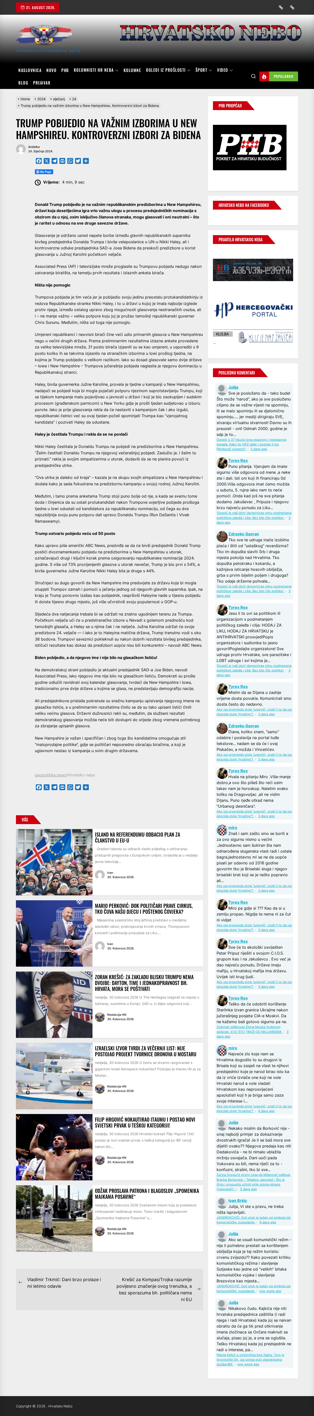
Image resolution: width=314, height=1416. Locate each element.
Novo (51, 70)
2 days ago (258, 449)
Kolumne (132, 70)
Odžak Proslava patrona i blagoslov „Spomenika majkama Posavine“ (147, 1193)
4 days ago (266, 1111)
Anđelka (34, 147)
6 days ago (268, 1222)
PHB (65, 70)
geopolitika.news (50, 774)
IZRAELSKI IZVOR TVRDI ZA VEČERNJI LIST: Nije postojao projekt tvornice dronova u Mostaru (145, 1051)
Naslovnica (29, 70)
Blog (23, 82)
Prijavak (42, 82)
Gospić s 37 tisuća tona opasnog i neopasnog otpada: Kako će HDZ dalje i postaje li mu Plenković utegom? (252, 444)
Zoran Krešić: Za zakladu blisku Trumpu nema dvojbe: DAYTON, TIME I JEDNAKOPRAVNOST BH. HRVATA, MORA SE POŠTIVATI (144, 982)
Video (222, 70)
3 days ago (266, 714)
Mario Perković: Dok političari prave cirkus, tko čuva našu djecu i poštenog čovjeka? (144, 908)
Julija (233, 387)
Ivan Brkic (237, 1200)
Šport (202, 70)
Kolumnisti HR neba (94, 70)
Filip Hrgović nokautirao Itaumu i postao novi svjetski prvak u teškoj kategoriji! (145, 1122)
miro (232, 827)
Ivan (110, 872)
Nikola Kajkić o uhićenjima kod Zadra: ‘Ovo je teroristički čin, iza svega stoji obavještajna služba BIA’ (250, 1359)
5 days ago (248, 1189)
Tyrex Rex (238, 460)
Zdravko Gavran (243, 533)
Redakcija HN (116, 1014)
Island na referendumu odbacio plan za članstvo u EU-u (137, 837)
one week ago (270, 1291)
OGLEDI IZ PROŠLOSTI (166, 70)
